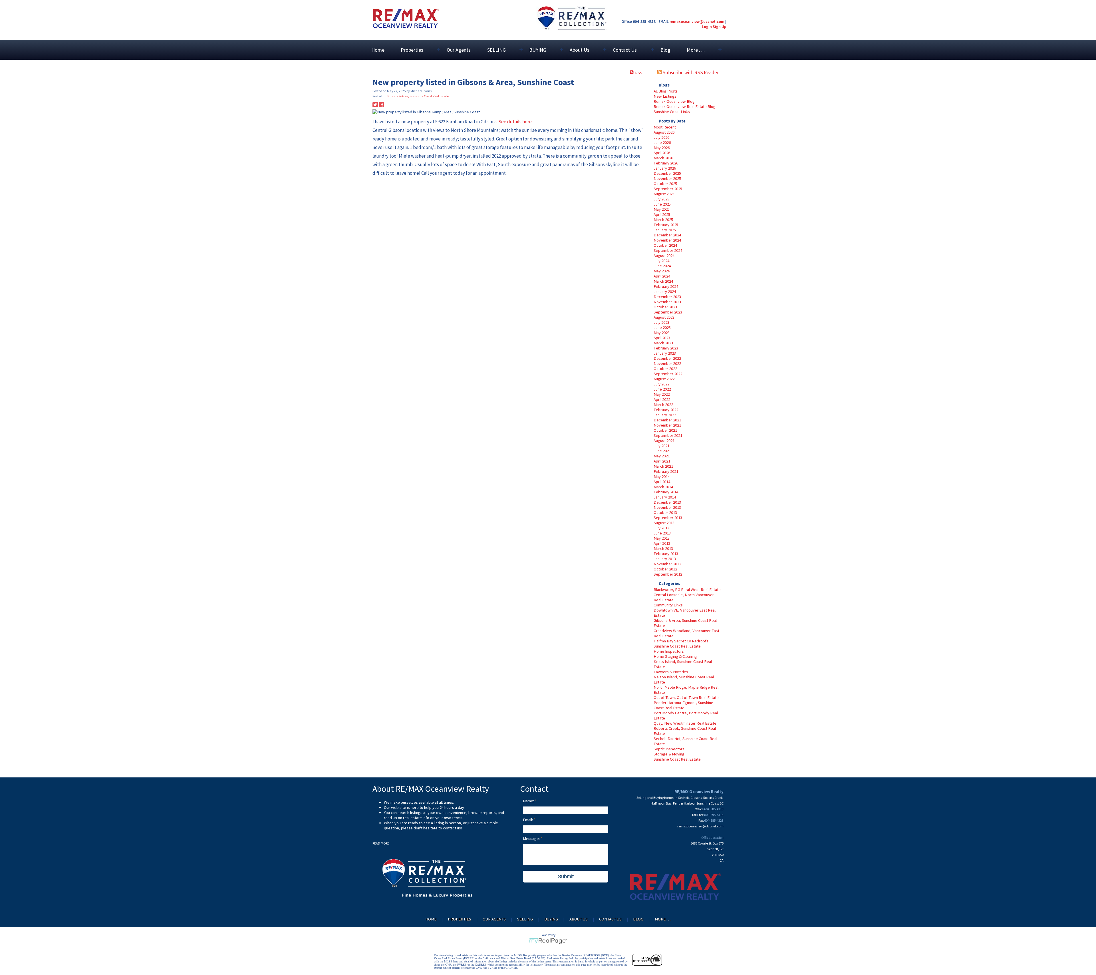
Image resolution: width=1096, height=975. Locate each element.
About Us (578, 919)
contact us (452, 828)
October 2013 (665, 512)
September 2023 (668, 312)
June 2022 (662, 389)
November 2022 (667, 363)
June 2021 (662, 450)
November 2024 (667, 240)
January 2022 (665, 414)
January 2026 (665, 168)
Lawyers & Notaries (671, 671)
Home (377, 50)
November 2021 (667, 425)
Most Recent (665, 127)
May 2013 (662, 538)
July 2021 (661, 445)
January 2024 (665, 291)
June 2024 (662, 265)
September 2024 (668, 250)
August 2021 (664, 440)
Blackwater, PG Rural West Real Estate (687, 589)
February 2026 (666, 163)
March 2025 (663, 219)
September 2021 (668, 435)
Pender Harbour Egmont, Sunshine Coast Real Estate (683, 705)
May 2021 (662, 456)
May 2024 (662, 271)
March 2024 (663, 281)
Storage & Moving (669, 754)
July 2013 (661, 527)
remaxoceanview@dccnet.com (697, 21)
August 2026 (664, 132)
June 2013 (662, 533)
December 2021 (667, 420)
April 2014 (662, 481)
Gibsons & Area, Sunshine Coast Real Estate (417, 96)
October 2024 (665, 245)
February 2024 (666, 286)
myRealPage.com (548, 941)
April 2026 (662, 152)
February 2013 (666, 553)
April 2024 (662, 276)
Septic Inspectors (669, 748)
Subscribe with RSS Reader (690, 72)
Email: (528, 819)
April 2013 (662, 543)
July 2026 (661, 137)
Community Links (668, 605)
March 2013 (663, 548)
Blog (665, 50)
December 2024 (667, 235)
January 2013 (665, 558)
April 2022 (662, 399)
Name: (529, 800)
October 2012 (665, 569)
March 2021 (663, 466)
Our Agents (459, 50)
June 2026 (662, 142)
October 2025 (665, 183)
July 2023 (661, 322)
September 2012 (668, 574)
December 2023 (667, 296)
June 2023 (662, 327)
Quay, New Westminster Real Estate (685, 723)
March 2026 (663, 157)
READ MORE (380, 843)
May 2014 (662, 476)
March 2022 (663, 404)
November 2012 (667, 563)
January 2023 (665, 353)
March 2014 (663, 486)
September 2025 (668, 188)
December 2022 (667, 358)
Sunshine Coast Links (672, 111)
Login (707, 26)
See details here (515, 121)
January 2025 (665, 229)
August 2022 (664, 378)
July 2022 (661, 384)
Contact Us (610, 919)
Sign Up (719, 26)
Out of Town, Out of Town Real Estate (686, 697)
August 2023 (664, 317)
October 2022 (665, 368)
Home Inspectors (669, 651)
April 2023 (662, 337)
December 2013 (667, 502)
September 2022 (668, 373)
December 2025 (667, 173)
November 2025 (667, 178)
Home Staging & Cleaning (675, 656)
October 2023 (665, 306)
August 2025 (664, 193)
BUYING (551, 919)
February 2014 (666, 491)
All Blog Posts (666, 91)
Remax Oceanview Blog (674, 101)
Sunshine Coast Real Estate (677, 759)
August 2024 (664, 255)
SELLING (525, 919)
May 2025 (662, 209)
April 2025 (662, 214)
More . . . (663, 919)
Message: (532, 838)
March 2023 (663, 342)
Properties (459, 919)
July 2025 (661, 199)
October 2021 (665, 430)
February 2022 (666, 409)
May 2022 (662, 394)
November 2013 (667, 507)
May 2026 (662, 147)
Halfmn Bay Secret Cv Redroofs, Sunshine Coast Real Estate (682, 643)
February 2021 (666, 471)
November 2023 (667, 301)
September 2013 (668, 517)
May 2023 (662, 332)
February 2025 (666, 224)
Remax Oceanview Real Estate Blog (685, 106)
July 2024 (661, 260)
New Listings (665, 96)
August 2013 (664, 522)
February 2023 (666, 348)
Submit (566, 876)
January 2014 (665, 497)
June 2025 (662, 204)
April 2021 (662, 461)
